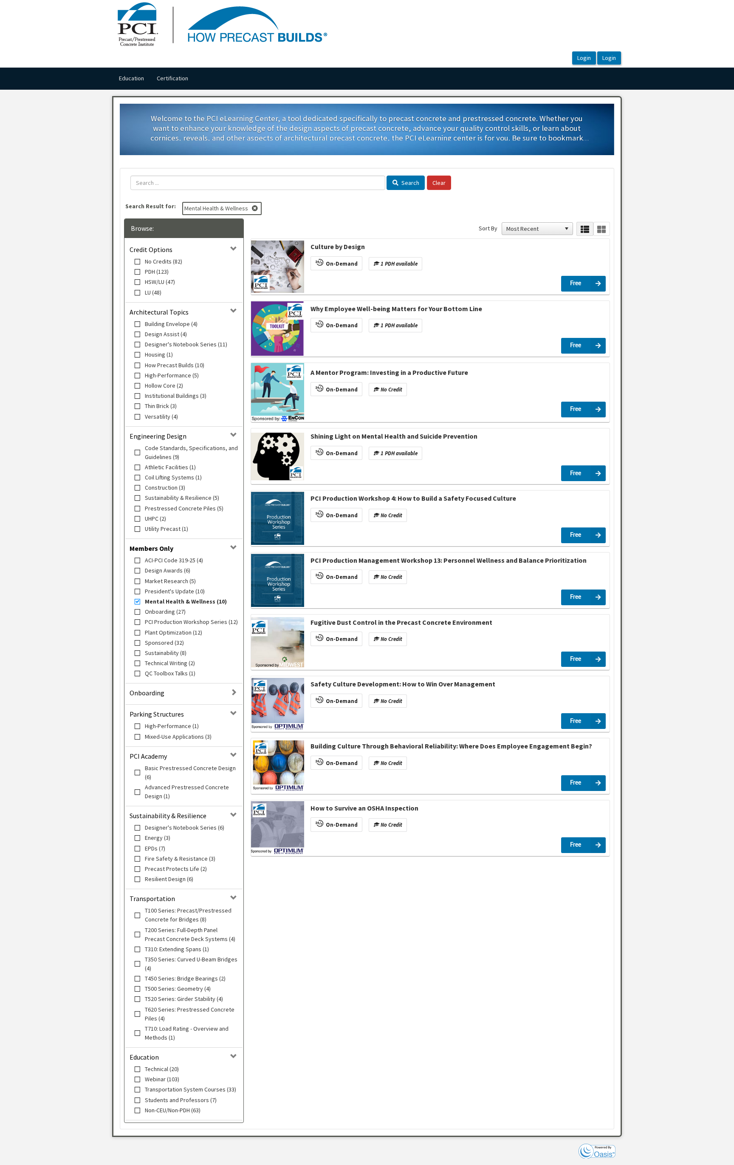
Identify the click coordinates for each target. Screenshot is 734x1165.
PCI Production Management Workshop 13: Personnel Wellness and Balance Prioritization (449, 560)
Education (131, 78)
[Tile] (601, 229)
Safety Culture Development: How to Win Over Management (403, 684)
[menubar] (153, 79)
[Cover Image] (277, 266)
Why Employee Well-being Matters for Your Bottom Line (396, 308)
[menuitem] (131, 79)
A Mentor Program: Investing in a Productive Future (389, 372)
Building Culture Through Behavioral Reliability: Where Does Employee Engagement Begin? (451, 746)
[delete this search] (255, 208)
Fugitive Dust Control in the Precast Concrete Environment (401, 622)
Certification (172, 78)
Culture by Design (338, 246)
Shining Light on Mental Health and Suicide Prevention (394, 436)
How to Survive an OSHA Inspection (364, 808)
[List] (584, 229)
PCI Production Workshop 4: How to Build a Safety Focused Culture (413, 498)
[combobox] (533, 228)
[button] (566, 228)
